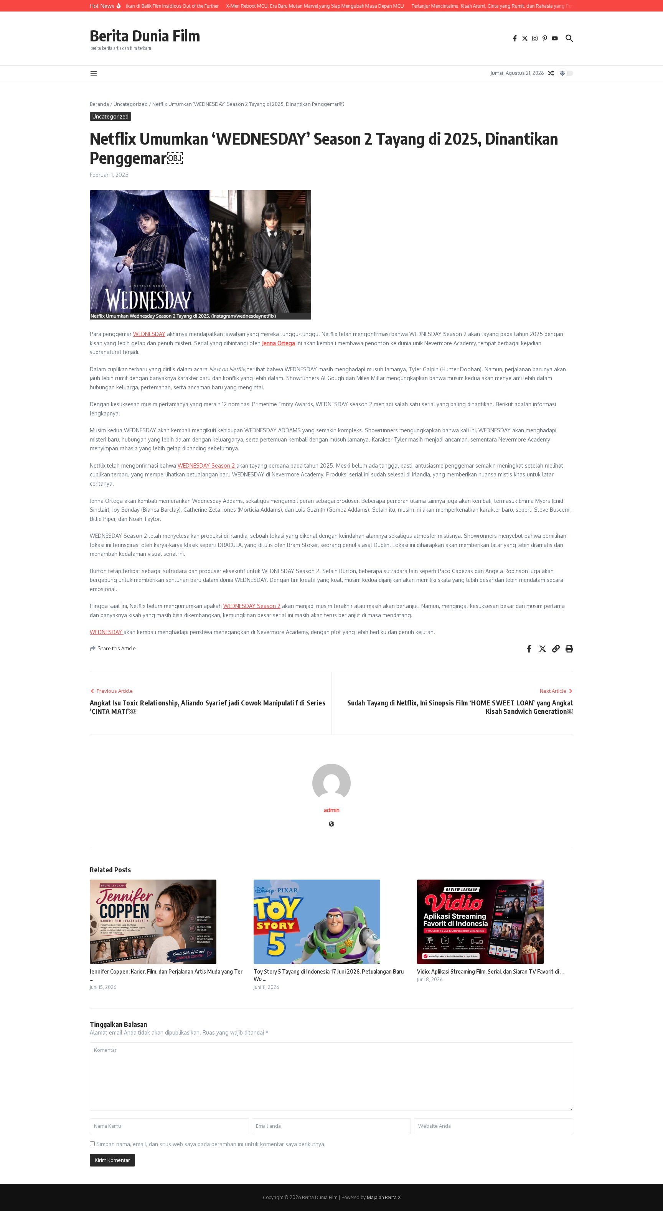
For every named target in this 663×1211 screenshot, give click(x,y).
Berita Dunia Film (145, 35)
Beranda (99, 104)
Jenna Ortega (278, 343)
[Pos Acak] (551, 73)
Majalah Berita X (384, 1197)
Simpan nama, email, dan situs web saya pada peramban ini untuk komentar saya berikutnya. (211, 1144)
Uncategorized (131, 104)
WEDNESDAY (149, 334)
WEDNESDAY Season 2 (207, 465)
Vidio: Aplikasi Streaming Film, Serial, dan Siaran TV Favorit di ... (490, 971)
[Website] (331, 824)
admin (332, 810)
